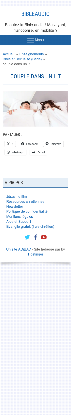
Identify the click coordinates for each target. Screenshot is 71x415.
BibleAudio (35, 13)
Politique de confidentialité (27, 211)
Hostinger (35, 253)
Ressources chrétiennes (25, 201)
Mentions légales (19, 216)
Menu (39, 39)
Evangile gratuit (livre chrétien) (30, 226)
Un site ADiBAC (18, 249)
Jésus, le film (16, 196)
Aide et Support (18, 221)
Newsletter (14, 206)
